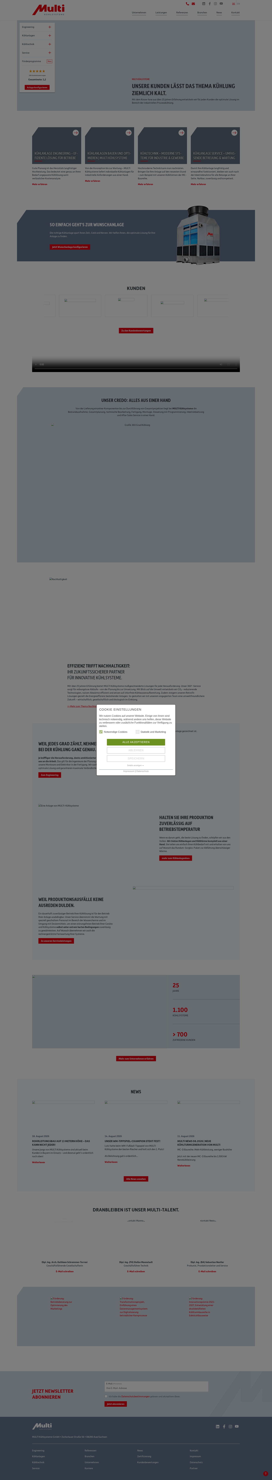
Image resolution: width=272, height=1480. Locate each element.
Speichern (136, 758)
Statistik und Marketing (153, 732)
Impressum (128, 771)
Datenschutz (142, 771)
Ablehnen (136, 750)
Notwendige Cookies (115, 732)
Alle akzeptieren (136, 742)
